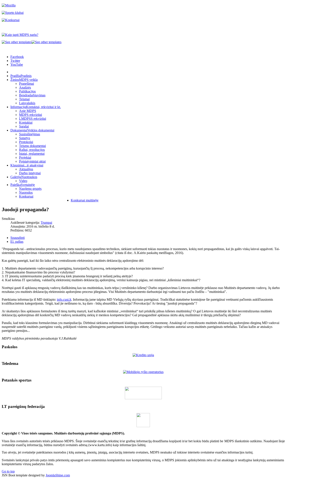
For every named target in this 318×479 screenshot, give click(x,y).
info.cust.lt (64, 299)
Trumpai (46, 222)
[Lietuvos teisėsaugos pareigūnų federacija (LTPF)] (143, 426)
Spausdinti (17, 238)
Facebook (17, 57)
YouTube (16, 64)
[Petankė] (143, 398)
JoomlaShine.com (58, 475)
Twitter (15, 60)
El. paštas (16, 241)
